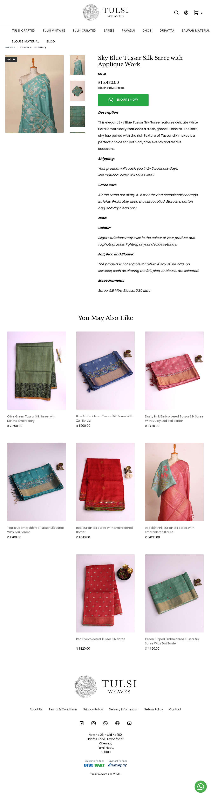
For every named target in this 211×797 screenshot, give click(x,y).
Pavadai (128, 30)
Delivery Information (123, 709)
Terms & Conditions (63, 709)
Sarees (109, 30)
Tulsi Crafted (23, 30)
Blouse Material (25, 41)
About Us (36, 709)
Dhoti (147, 30)
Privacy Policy (93, 709)
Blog (51, 41)
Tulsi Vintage (54, 30)
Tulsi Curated (84, 30)
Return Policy (153, 709)
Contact (175, 709)
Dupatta (167, 30)
